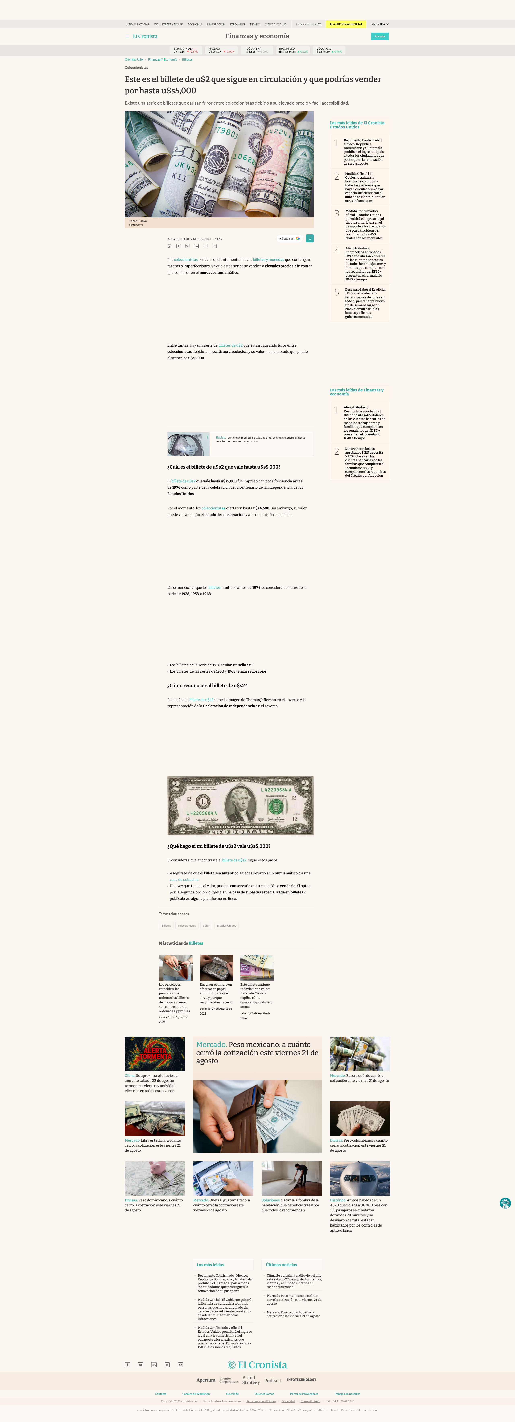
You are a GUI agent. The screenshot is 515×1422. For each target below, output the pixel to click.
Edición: (378, 24)
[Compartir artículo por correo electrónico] (206, 246)
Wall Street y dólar (168, 24)
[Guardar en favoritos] (310, 238)
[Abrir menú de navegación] (127, 36)
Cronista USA (134, 59)
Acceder (380, 36)
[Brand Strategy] (251, 1381)
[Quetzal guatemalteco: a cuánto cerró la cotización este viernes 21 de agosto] (223, 1178)
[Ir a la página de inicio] (257, 1365)
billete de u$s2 (183, 481)
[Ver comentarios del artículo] (215, 246)
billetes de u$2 (230, 345)
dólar (206, 925)
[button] (505, 1203)
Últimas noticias (137, 24)
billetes (214, 587)
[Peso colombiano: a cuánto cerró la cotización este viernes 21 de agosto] (360, 1118)
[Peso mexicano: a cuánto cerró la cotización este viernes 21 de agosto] (257, 1116)
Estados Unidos (226, 925)
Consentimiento (310, 1401)
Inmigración (216, 24)
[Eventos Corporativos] (228, 1380)
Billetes (187, 59)
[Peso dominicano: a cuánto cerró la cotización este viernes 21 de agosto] (155, 1178)
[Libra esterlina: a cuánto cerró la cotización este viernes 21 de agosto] (155, 1118)
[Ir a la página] (145, 36)
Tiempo (255, 24)
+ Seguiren (291, 239)
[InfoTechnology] (301, 1381)
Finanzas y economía (162, 59)
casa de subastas (184, 879)
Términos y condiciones (261, 1401)
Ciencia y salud (276, 24)
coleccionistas (186, 259)
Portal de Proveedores (304, 1393)
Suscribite (232, 1393)
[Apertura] (206, 1380)
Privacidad (288, 1401)
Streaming (237, 24)
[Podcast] (272, 1381)
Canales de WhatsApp (196, 1393)
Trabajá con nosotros (347, 1393)
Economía (195, 24)
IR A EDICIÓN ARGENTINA (346, 24)
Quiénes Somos (264, 1393)
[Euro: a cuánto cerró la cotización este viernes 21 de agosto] (360, 1054)
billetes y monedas (268, 259)
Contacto (160, 1393)
